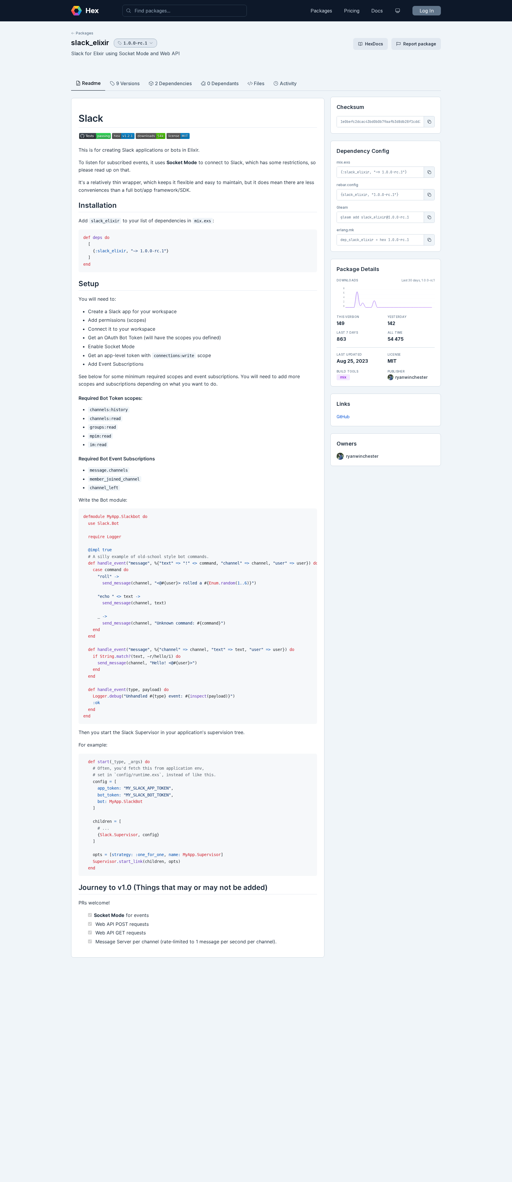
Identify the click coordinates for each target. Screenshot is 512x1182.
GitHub (343, 416)
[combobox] (184, 11)
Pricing (351, 11)
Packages (321, 11)
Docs (377, 11)
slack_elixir (90, 42)
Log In (427, 11)
